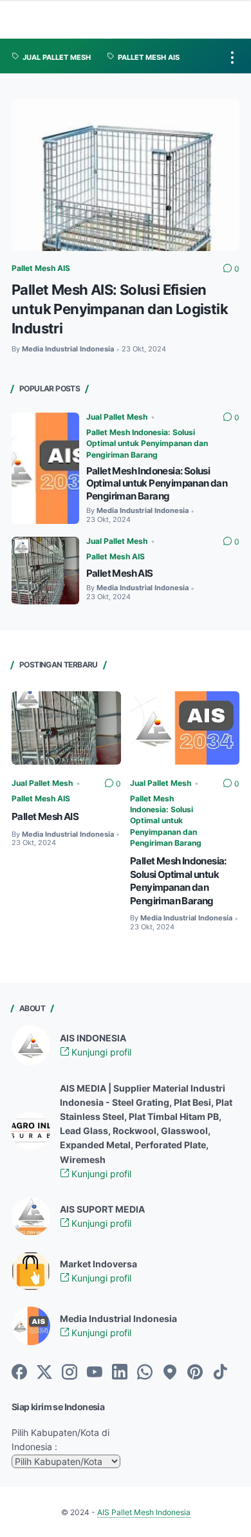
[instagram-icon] (69, 1373)
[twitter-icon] (44, 1373)
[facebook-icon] (19, 1373)
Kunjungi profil (100, 1052)
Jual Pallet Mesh (116, 417)
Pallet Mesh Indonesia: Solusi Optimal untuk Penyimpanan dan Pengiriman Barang (147, 443)
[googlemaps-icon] (170, 1373)
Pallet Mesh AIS (41, 268)
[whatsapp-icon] (145, 1373)
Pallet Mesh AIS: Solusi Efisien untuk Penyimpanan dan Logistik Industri (120, 308)
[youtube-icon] (94, 1373)
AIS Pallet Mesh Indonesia (144, 1512)
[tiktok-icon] (220, 1373)
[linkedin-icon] (119, 1373)
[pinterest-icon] (195, 1373)
